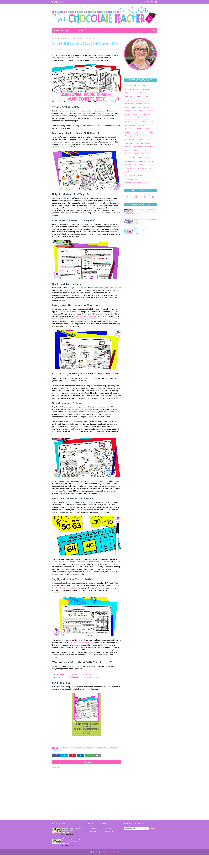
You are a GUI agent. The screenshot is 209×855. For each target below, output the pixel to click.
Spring (148, 157)
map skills (140, 129)
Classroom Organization (133, 96)
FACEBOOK (92, 831)
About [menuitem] (69, 30)
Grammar (128, 118)
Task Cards (138, 165)
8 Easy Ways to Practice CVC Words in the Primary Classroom (72, 830)
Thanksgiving (146, 168)
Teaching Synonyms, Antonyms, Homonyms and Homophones (145, 210)
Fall (139, 107)
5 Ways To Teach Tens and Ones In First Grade (143, 230)
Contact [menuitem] (80, 30)
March (148, 129)
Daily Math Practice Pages (86, 316)
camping (145, 89)
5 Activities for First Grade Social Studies (145, 220)
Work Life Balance (131, 179)
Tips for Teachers (131, 172)
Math (127, 132)
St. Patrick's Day (130, 161)
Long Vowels (129, 129)
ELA (154, 104)
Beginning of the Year (132, 89)
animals (137, 86)
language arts (130, 125)
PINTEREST (108, 828)
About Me (128, 86)
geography (137, 114)
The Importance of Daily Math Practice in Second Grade (78, 677)
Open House (129, 143)
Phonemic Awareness (143, 143)
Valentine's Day (130, 175)
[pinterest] (152, 2)
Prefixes (127, 150)
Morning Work (129, 136)
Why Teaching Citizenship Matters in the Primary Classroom (71, 841)
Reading (136, 150)
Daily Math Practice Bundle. (79, 642)
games (127, 114)
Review (59, 38)
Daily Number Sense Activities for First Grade (73, 674)
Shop (62, 1)
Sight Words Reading (142, 154)
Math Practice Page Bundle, (81, 409)
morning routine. (96, 481)
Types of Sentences (146, 172)
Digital (147, 104)
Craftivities (138, 100)
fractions (142, 111)
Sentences (128, 154)
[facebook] (144, 2)
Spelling (140, 157)
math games (89, 748)
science (151, 150)
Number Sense (101, 748)
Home (55, 1)
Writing (146, 183)
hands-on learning (76, 748)
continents (128, 100)
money (151, 132)
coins (146, 96)
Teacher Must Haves (132, 168)
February (146, 107)
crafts (147, 100)
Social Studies (130, 157)
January (143, 121)
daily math (63, 748)
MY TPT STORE (93, 828)
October (148, 139)
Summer (128, 165)
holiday (135, 121)
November (140, 136)
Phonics (128, 147)
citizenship (138, 93)
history (127, 121)
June (151, 121)
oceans (140, 139)
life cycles (141, 125)
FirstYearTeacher (130, 111)
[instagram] (148, 2)
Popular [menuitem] (58, 30)
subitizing (141, 161)
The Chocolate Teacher (111, 852)
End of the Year (130, 107)
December (139, 104)
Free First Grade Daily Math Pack (65, 588)
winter (140, 175)
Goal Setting (148, 114)
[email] (155, 2)
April (144, 86)
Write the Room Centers (133, 183)
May (144, 132)
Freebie (150, 111)
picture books (137, 147)
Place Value (113, 748)
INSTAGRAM (109, 831)
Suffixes (150, 161)
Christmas (128, 93)
